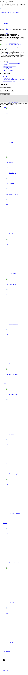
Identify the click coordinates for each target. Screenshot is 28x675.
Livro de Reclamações (8, 70)
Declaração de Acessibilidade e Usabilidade (13, 79)
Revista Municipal (7, 67)
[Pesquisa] (4, 661)
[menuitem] (15, 82)
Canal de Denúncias (8, 68)
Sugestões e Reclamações (9, 66)
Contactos (5, 64)
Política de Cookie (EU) (9, 81)
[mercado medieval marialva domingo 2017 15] (12, 44)
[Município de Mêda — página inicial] (9, 12)
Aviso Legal (6, 76)
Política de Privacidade (8, 78)
